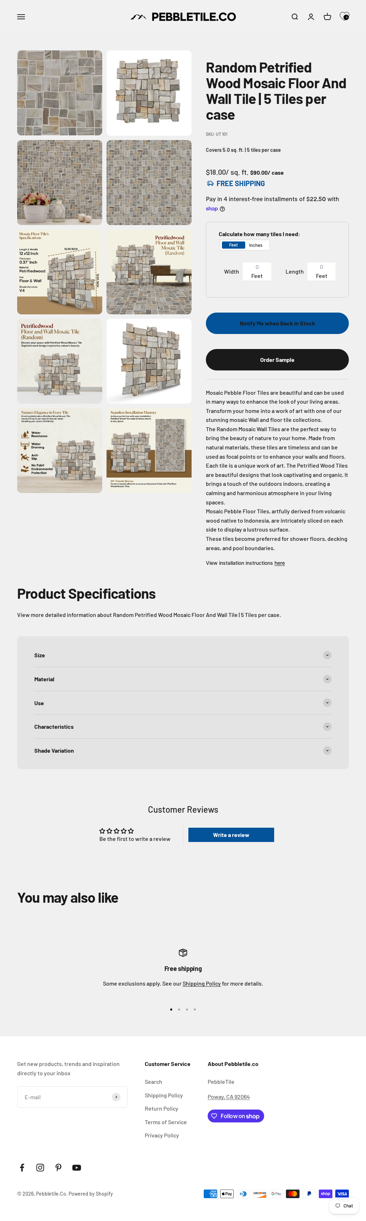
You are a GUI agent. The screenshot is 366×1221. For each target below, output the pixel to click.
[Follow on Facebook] (22, 1167)
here (279, 563)
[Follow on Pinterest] (58, 1167)
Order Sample (277, 359)
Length (295, 271)
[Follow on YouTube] (76, 1167)
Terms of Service (166, 1121)
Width (231, 271)
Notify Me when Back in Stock (277, 323)
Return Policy (161, 1108)
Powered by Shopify (91, 1194)
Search (153, 1081)
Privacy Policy (162, 1135)
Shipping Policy (202, 983)
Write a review (231, 834)
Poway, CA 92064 (229, 1096)
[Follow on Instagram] (40, 1167)
